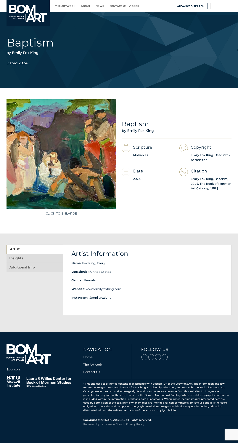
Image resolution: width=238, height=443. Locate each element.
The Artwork (65, 6)
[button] (169, 6)
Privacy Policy (135, 424)
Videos (134, 6)
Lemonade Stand (112, 424)
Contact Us (118, 6)
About (85, 6)
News (100, 6)
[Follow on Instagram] (219, 6)
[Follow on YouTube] (229, 6)
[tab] (35, 249)
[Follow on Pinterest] (224, 6)
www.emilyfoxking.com (103, 289)
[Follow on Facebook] (214, 6)
